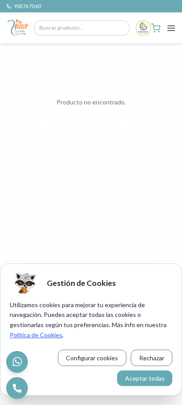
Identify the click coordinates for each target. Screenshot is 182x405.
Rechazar (151, 358)
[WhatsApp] (17, 362)
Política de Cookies (36, 335)
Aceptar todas (145, 378)
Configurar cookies (92, 358)
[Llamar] (17, 388)
